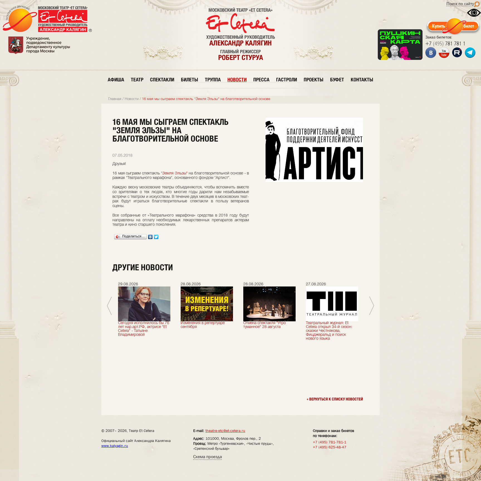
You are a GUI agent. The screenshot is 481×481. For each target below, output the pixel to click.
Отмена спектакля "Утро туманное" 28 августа (264, 325)
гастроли (286, 79)
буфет (337, 79)
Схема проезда (207, 457)
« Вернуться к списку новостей (335, 399)
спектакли (162, 79)
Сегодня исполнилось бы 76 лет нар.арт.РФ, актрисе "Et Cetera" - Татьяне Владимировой (143, 329)
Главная (114, 99)
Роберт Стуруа (240, 57)
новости (237, 79)
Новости (132, 99)
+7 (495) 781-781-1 (329, 441)
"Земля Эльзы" (174, 173)
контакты (362, 79)
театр (137, 79)
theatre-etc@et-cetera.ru (225, 430)
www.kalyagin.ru (114, 445)
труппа (213, 79)
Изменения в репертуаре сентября (203, 325)
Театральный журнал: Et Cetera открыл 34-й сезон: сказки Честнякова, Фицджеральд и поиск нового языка (329, 331)
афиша (116, 79)
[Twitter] (156, 236)
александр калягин (240, 43)
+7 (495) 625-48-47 (329, 447)
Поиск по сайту (460, 3)
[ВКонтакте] (150, 236)
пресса (261, 79)
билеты (189, 79)
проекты (313, 79)
